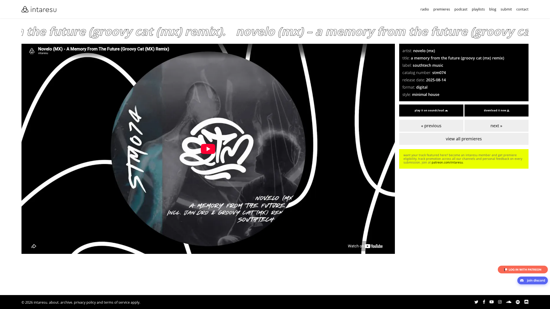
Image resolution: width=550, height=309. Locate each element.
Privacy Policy (85, 302)
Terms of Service (117, 302)
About (54, 302)
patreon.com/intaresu (447, 162)
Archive (66, 302)
